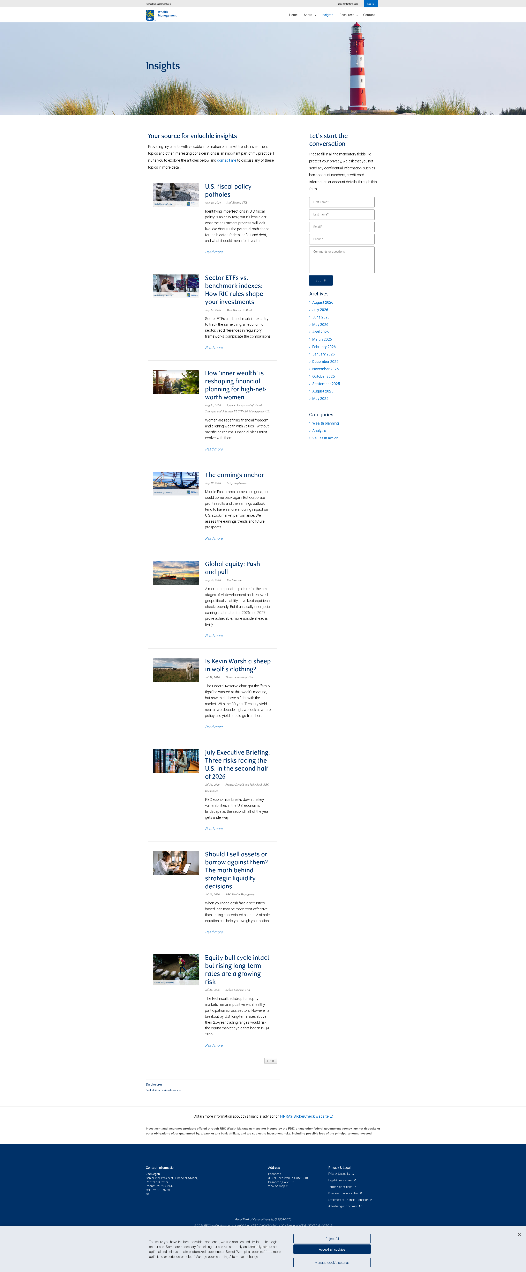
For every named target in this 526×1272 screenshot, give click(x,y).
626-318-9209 (161, 1190)
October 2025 (323, 376)
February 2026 (324, 346)
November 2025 (325, 369)
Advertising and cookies (343, 1206)
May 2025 (320, 398)
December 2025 (325, 361)
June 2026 (321, 317)
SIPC (326, 1225)
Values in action (325, 438)
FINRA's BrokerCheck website (304, 1116)
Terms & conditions (340, 1187)
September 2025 (326, 383)
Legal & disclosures (340, 1180)
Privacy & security (339, 1174)
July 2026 (320, 309)
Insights (327, 15)
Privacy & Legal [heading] (339, 1168)
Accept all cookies (332, 1249)
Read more (214, 252)
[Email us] (148, 1194)
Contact (369, 15)
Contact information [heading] (160, 1168)
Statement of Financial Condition (348, 1200)
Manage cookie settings (332, 1262)
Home (293, 15)
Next (270, 1061)
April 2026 (320, 332)
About (308, 15)
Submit (321, 280)
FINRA (313, 1225)
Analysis (319, 430)
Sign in (370, 3)
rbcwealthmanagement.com (158, 3)
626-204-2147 (165, 1186)
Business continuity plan (343, 1193)
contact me (226, 160)
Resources (347, 15)
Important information (348, 3)
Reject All (332, 1239)
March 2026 (322, 339)
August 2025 (322, 391)
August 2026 (322, 302)
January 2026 (323, 354)
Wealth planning (325, 423)
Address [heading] (274, 1168)
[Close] (519, 1234)
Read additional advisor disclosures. (164, 1090)
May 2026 (320, 324)
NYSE (299, 1225)
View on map (276, 1186)
